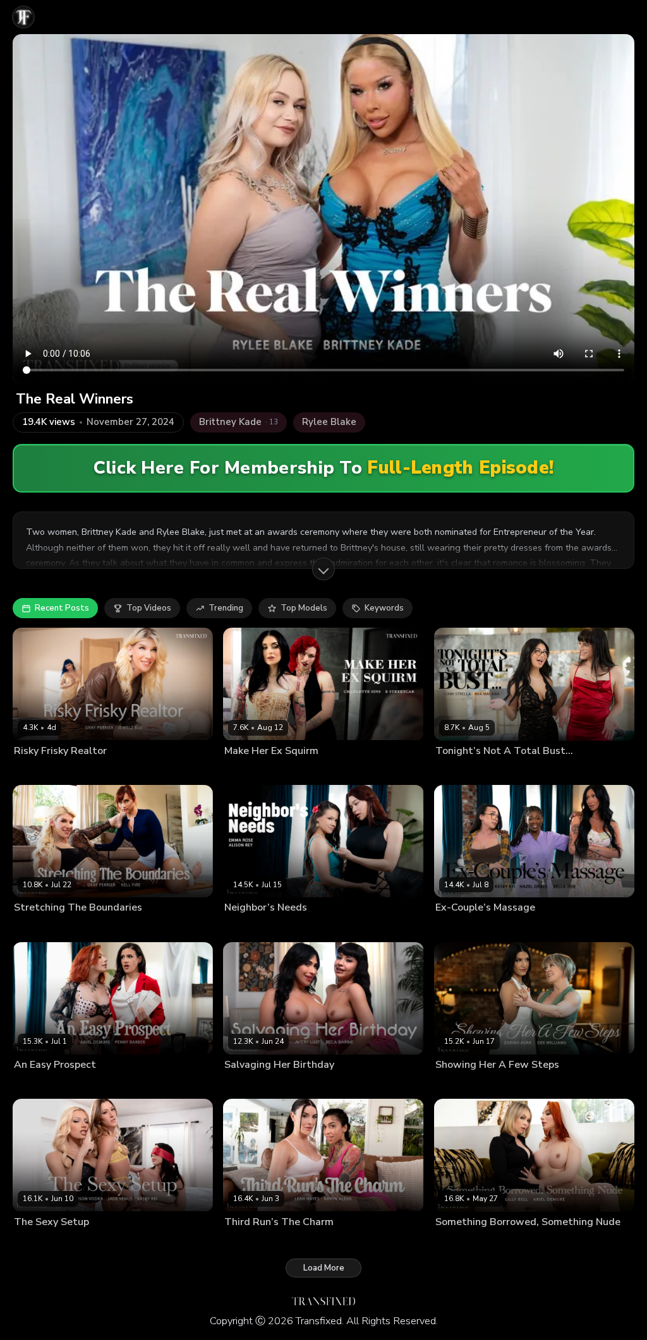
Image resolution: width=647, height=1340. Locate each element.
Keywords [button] (384, 608)
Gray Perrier (36, 771)
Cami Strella (458, 771)
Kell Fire (78, 927)
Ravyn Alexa (295, 1242)
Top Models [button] (304, 608)
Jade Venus (95, 1242)
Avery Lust (244, 1085)
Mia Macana (506, 771)
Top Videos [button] (148, 608)
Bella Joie (453, 927)
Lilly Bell (504, 1242)
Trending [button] (226, 608)
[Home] (23, 17)
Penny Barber (92, 1085)
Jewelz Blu (83, 771)
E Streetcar (300, 771)
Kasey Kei (542, 927)
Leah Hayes (246, 1242)
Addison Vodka (42, 1242)
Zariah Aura (511, 1085)
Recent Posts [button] (62, 608)
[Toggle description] (323, 569)
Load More (323, 1268)
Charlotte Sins (250, 771)
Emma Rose (290, 927)
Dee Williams (460, 1085)
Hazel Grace (498, 927)
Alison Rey (244, 927)
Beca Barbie (290, 1085)
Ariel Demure (38, 1085)
